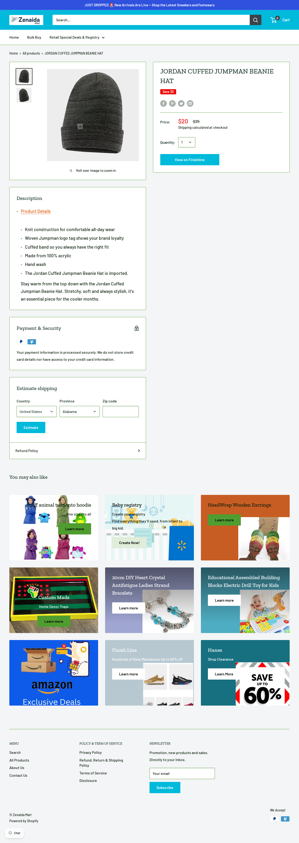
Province (67, 401)
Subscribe (165, 787)
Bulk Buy (34, 37)
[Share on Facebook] (163, 103)
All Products (19, 760)
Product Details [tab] (36, 211)
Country (23, 401)
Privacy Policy (90, 752)
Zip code (110, 401)
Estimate (31, 427)
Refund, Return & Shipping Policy (101, 762)
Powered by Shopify (23, 821)
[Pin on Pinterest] (172, 103)
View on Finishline (149, 8)
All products (31, 53)
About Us (16, 767)
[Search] (255, 20)
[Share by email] (190, 103)
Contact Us (18, 775)
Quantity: (167, 142)
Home (14, 37)
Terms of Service (93, 773)
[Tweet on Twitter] (181, 103)
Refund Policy (26, 450)
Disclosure (88, 780)
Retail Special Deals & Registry (75, 37)
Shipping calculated (193, 127)
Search (15, 752)
